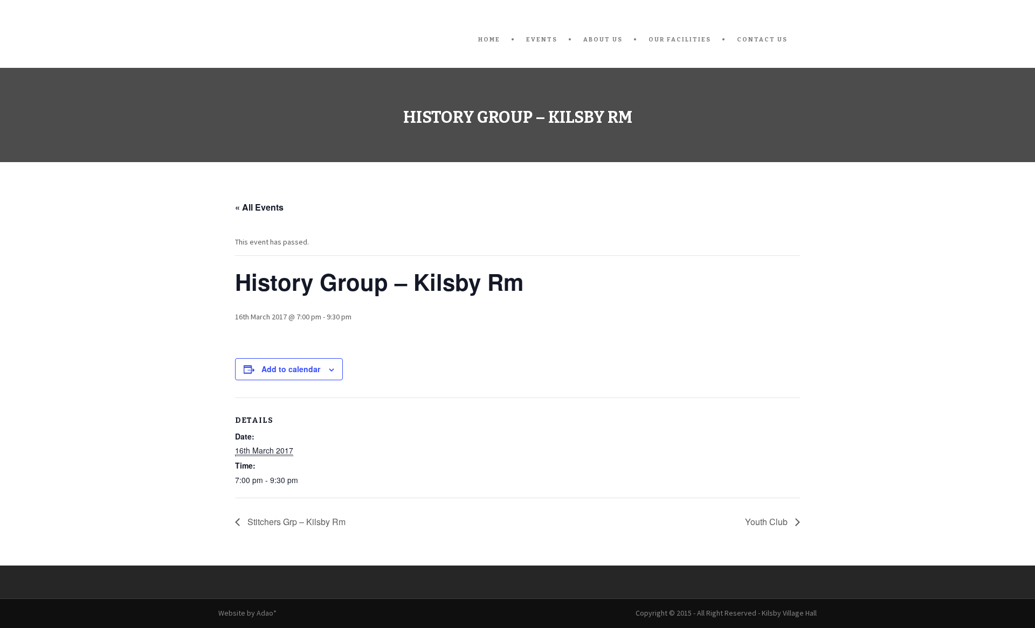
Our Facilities (679, 39)
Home (489, 39)
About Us (603, 39)
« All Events (259, 207)
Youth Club (767, 521)
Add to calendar (290, 369)
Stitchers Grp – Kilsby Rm (295, 521)
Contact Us (762, 39)
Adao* (267, 613)
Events (541, 39)
